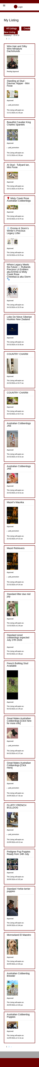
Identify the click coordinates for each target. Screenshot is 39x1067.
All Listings (11, 28)
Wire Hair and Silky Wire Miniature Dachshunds (17, 49)
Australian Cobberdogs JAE (19, 424)
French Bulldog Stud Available (17, 664)
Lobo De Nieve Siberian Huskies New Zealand (19, 318)
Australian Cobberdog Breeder (18, 974)
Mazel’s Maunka (15, 502)
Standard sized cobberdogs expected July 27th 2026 (18, 637)
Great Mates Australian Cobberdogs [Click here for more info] (19, 721)
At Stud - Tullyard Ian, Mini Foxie (18, 166)
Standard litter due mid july (18, 595)
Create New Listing (17, 30)
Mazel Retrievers (15, 548)
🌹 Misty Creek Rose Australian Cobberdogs (19, 199)
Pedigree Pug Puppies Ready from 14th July (18, 852)
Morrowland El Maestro (19, 935)
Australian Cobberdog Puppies (18, 1015)
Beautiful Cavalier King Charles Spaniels (19, 123)
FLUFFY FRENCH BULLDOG (16, 806)
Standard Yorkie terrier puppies (18, 890)
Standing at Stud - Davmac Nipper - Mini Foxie (18, 83)
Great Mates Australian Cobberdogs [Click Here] (19, 765)
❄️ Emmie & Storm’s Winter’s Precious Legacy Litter (18, 231)
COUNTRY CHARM (17, 354)
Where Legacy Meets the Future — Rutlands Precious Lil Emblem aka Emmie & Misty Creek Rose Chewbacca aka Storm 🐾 (19, 272)
